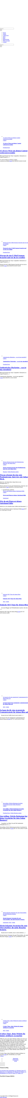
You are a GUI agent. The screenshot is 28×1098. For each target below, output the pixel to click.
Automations (12, 1070)
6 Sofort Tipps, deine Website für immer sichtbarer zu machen (13, 1027)
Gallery (4, 140)
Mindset (18, 1072)
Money (23, 1072)
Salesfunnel (5, 498)
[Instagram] (2, 1064)
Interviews (3, 1072)
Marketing (10, 1072)
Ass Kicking (4, 1070)
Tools (14, 1073)
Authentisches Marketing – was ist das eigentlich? (14, 357)
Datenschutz (15, 1059)
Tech (10, 1073)
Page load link (3, 1097)
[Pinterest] (4, 1064)
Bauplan (5, 471)
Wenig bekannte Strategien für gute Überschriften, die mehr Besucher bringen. (15, 913)
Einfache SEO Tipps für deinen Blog (11, 594)
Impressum (15, 1058)
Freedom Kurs (6, 147)
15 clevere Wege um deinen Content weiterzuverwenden (11, 138)
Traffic (7, 601)
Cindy (10, 161)
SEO (4, 601)
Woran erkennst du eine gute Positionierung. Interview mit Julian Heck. (13, 462)
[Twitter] (1, 1064)
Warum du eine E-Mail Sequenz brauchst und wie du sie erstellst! (12, 256)
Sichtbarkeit (4, 1073)
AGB (15, 1061)
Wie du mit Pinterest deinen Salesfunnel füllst (13, 491)
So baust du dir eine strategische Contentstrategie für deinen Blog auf (14, 711)
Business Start (21, 1070)
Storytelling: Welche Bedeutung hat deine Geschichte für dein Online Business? (13, 804)
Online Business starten (13, 471)
